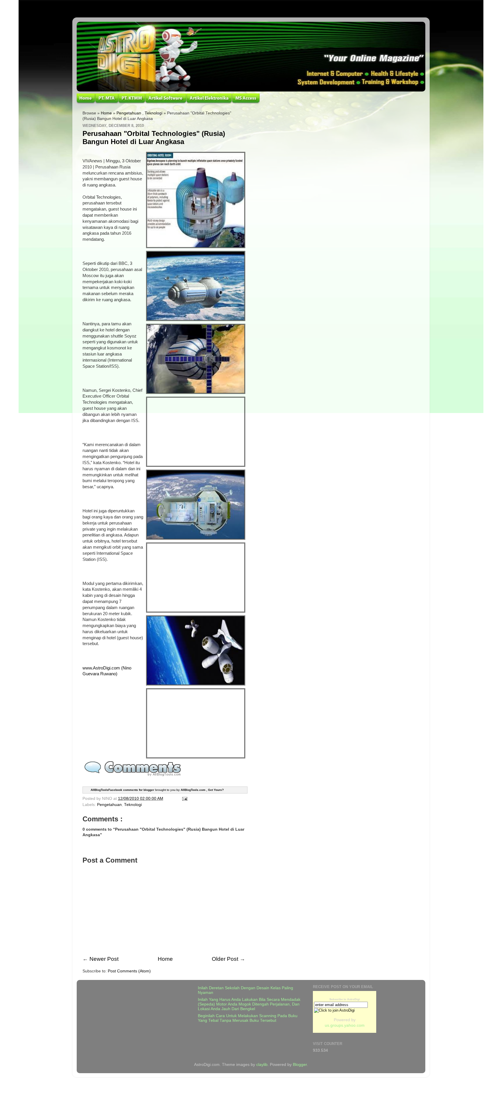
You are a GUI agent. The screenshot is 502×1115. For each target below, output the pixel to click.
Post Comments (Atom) (129, 971)
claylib (262, 1064)
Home (106, 113)
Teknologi (153, 113)
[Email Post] (183, 798)
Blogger (300, 1064)
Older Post (225, 959)
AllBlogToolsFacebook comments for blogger (122, 789)
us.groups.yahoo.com (345, 1025)
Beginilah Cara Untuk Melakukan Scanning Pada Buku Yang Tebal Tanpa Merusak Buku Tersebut (247, 1018)
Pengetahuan (128, 113)
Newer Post (104, 959)
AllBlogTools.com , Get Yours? (202, 789)
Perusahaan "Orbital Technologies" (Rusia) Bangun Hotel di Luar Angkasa (154, 138)
